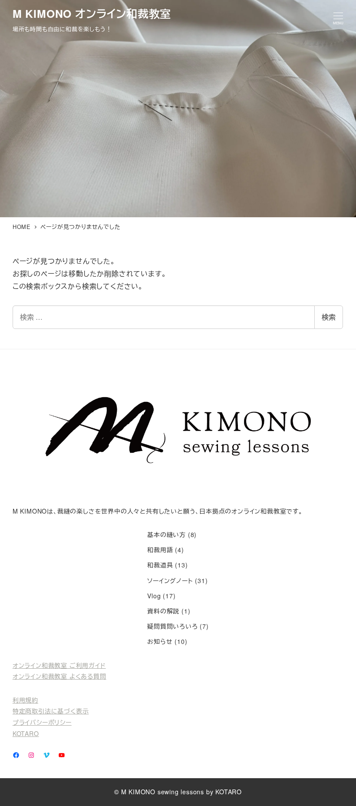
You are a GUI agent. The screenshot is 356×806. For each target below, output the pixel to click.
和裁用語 (160, 549)
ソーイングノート (170, 580)
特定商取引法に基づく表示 (51, 710)
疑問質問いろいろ (172, 626)
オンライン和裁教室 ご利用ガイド (59, 665)
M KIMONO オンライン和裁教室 (92, 13)
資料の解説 (163, 611)
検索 (329, 317)
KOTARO (26, 733)
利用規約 (25, 700)
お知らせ (159, 641)
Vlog (154, 595)
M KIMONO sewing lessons (162, 791)
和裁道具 (160, 565)
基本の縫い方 (166, 534)
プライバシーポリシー (42, 722)
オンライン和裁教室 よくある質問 (59, 676)
